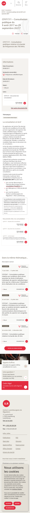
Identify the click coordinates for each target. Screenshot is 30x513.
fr (11, 3)
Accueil (3, 10)
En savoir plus (10, 508)
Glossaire (18, 441)
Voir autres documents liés (19, 108)
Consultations (8, 10)
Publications (6, 437)
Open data (6, 441)
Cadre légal (7, 383)
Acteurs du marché (8, 452)
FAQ (17, 437)
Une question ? (8, 372)
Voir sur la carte (7, 420)
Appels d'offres (9, 362)
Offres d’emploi (7, 448)
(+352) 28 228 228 (11, 425)
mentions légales (17, 489)
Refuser (17, 503)
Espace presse (20, 445)
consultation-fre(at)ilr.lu (13, 186)
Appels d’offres (7, 445)
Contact (18, 448)
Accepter (8, 503)
